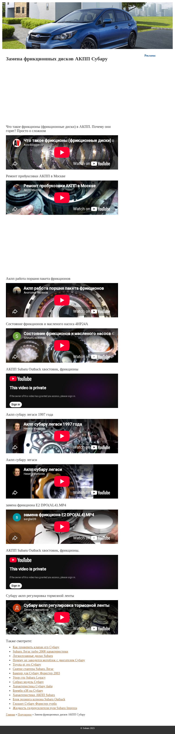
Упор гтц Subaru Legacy (29, 677)
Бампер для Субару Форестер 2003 (36, 673)
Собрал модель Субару (28, 682)
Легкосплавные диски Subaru (33, 656)
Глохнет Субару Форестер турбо (35, 703)
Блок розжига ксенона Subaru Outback (39, 699)
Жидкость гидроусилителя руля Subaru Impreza (45, 708)
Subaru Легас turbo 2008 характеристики (40, 651)
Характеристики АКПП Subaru (34, 695)
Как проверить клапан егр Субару (36, 647)
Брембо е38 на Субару (28, 690)
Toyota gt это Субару (27, 664)
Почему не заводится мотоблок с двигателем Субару (49, 660)
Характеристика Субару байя (32, 686)
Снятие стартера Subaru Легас (33, 669)
